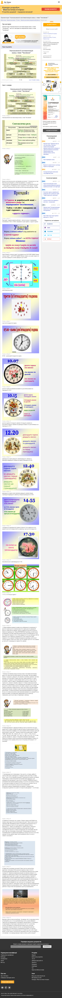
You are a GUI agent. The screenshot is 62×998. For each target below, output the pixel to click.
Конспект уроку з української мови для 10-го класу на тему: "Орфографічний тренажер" (51, 193)
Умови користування (15, 995)
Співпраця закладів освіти (8, 977)
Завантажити (52, 24)
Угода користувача (5, 995)
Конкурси (34, 964)
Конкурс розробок (13, 8)
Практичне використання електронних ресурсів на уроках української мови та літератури (51, 185)
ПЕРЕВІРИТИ (47, 946)
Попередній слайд (7, 80)
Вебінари (3, 957)
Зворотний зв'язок (7, 982)
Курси (2, 960)
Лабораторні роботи (37, 960)
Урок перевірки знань (49, 159)
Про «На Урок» (4, 976)
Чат (33, 968)
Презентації (46, 39)
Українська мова (47, 37)
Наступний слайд (34, 80)
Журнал (34, 955)
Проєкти (34, 962)
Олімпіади (34, 966)
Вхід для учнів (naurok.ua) (38, 976)
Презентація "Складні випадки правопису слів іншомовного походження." (51, 209)
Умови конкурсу (51, 9)
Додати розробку (52, 130)
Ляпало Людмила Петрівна (50, 33)
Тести (33, 958)
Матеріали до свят (37, 977)
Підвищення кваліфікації (7, 955)
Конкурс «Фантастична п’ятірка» (40, 979)
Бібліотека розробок (37, 957)
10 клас (54, 37)
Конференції (4, 958)
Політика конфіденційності (27, 995)
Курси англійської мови (38, 970)
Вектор (3, 962)
